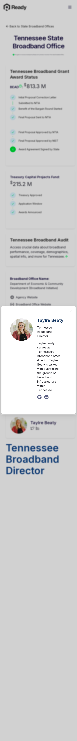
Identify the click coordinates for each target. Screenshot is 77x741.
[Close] (70, 311)
